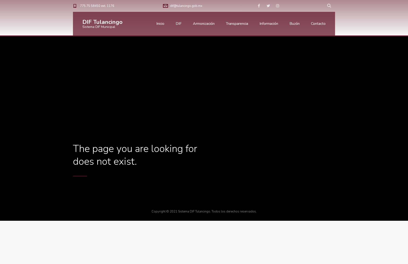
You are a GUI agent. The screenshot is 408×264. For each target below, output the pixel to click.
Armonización (204, 23)
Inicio (160, 23)
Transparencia (237, 23)
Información (268, 23)
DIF (179, 23)
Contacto (318, 23)
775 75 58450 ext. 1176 (97, 6)
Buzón (294, 23)
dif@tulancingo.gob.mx (186, 6)
